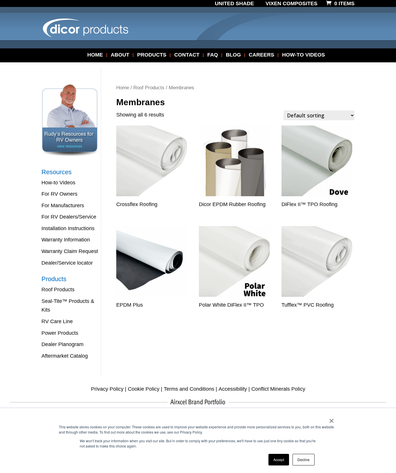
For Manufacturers (62, 205)
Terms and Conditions (189, 389)
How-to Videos (58, 182)
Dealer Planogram (62, 344)
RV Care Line (57, 321)
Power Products (59, 333)
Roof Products (148, 87)
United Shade (234, 4)
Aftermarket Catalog (64, 356)
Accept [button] (278, 459)
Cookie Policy (143, 389)
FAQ (212, 55)
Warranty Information (65, 240)
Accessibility (233, 389)
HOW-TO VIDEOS (303, 55)
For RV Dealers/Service (68, 217)
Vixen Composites (291, 4)
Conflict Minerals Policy (278, 389)
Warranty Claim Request (69, 251)
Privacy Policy (107, 389)
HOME (95, 55)
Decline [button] (303, 459)
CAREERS (261, 55)
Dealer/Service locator (67, 263)
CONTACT (186, 55)
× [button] (331, 418)
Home (122, 87)
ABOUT (120, 55)
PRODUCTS (151, 55)
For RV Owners (59, 194)
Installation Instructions (68, 228)
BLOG (233, 55)
